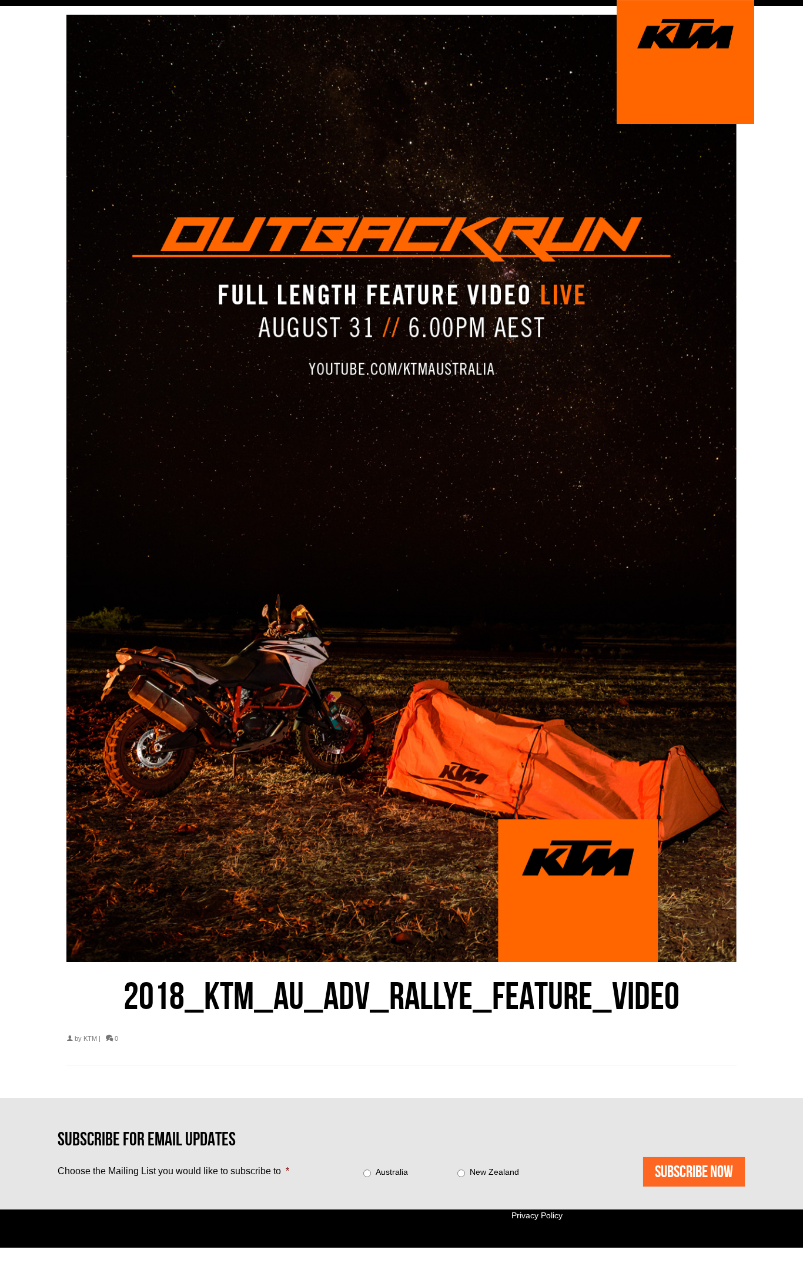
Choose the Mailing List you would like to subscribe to (173, 1171)
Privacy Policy (537, 1215)
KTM (90, 1038)
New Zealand (494, 1172)
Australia (392, 1172)
